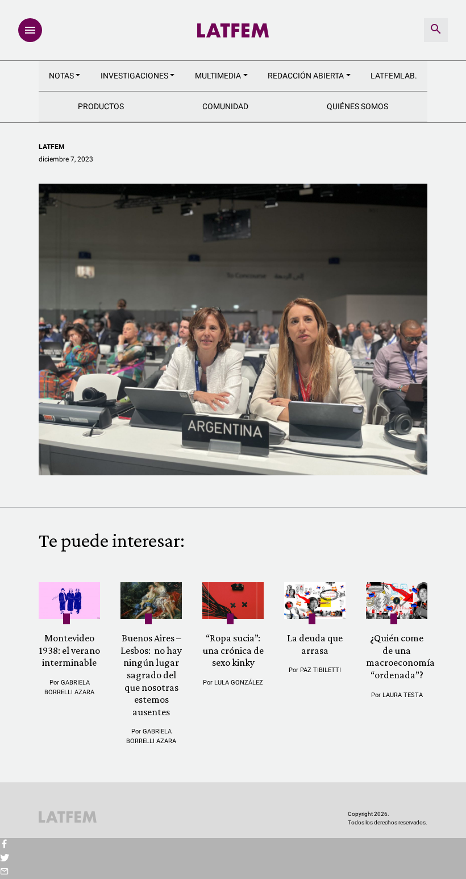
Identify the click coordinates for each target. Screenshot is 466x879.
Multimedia (218, 75)
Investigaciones (134, 75)
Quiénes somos (357, 106)
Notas (61, 75)
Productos (101, 106)
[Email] (4, 872)
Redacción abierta (306, 75)
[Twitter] (4, 858)
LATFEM (52, 147)
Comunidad (225, 106)
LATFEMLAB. (394, 75)
